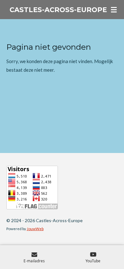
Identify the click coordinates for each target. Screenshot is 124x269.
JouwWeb (35, 228)
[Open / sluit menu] (114, 9)
